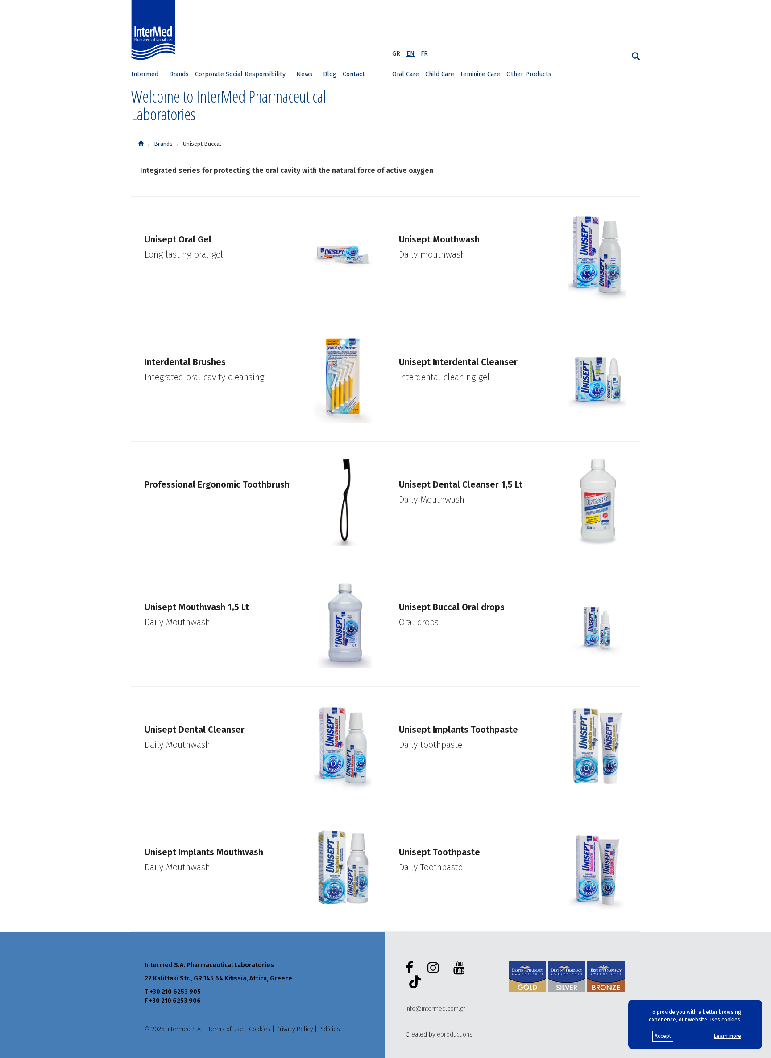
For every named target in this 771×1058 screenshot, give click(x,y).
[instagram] (435, 968)
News (304, 74)
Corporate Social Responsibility (240, 74)
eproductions (455, 1034)
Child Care (439, 74)
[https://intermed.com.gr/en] (141, 143)
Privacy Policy (294, 1029)
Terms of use (225, 1029)
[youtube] (460, 968)
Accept (663, 1036)
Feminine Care (480, 74)
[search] (636, 56)
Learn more (727, 1036)
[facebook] (411, 968)
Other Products (528, 74)
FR (424, 53)
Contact (354, 74)
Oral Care (405, 74)
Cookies (259, 1029)
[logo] (155, 30)
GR (396, 53)
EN (410, 53)
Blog (329, 74)
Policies (329, 1029)
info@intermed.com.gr (435, 1009)
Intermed (144, 74)
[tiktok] (413, 983)
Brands (179, 74)
